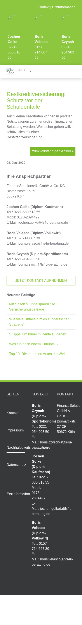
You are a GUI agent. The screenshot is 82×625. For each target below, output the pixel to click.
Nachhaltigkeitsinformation (27, 447)
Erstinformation (63, 7)
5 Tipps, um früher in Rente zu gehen (37, 334)
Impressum (15, 430)
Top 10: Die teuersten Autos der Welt (37, 354)
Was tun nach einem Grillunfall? (33, 344)
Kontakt (43, 7)
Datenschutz (16, 465)
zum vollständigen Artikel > (53, 151)
